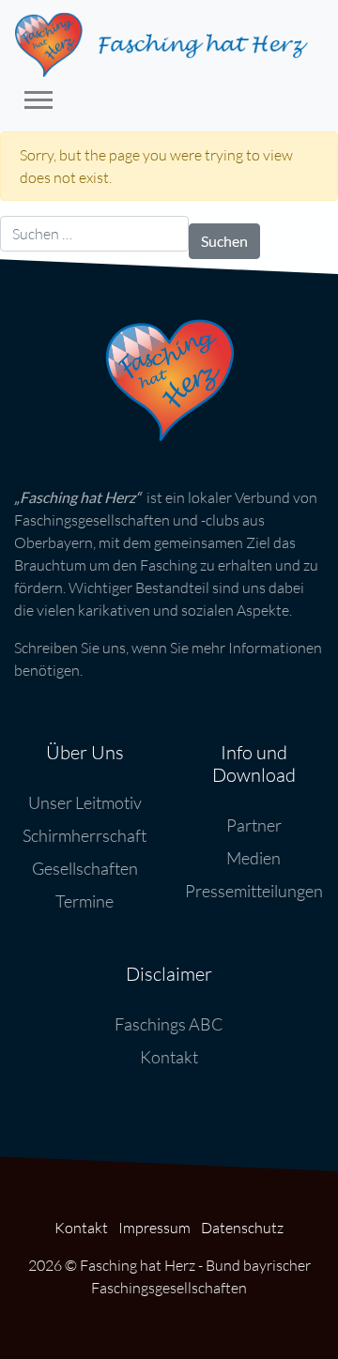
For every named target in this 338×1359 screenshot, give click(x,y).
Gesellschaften (85, 868)
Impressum (154, 1227)
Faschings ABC (169, 1024)
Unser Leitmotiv (85, 802)
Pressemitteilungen (254, 890)
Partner (254, 825)
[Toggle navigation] (38, 103)
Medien (253, 857)
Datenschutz (242, 1227)
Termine (84, 901)
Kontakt (169, 1056)
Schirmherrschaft (84, 835)
